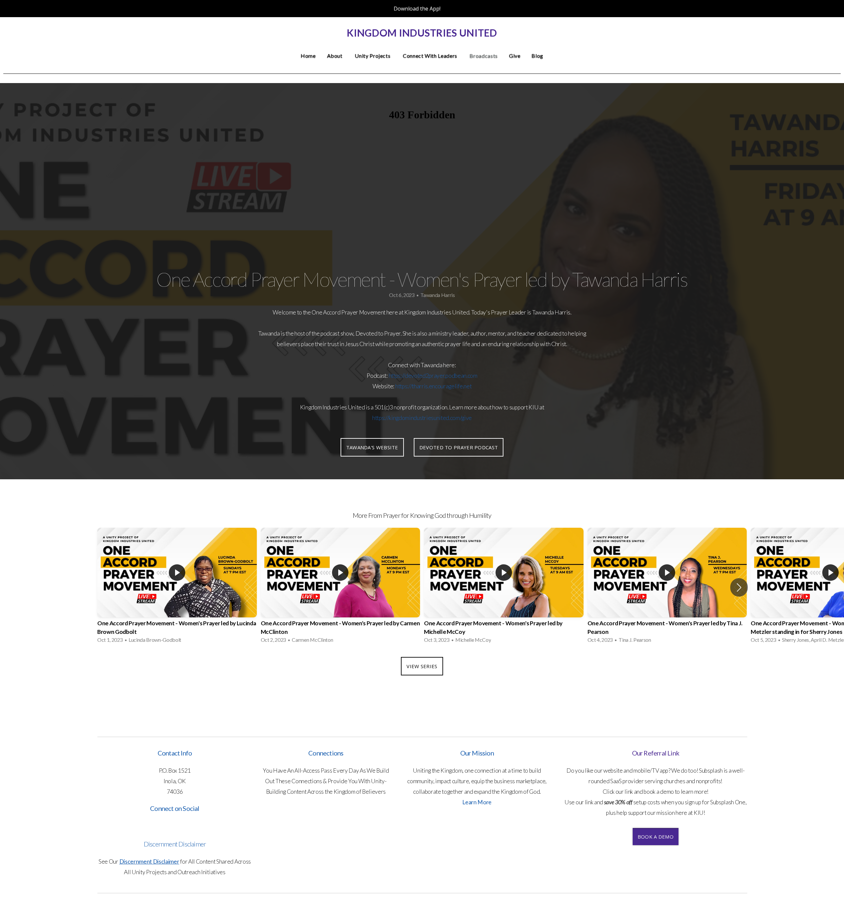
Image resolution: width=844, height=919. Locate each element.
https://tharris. (412, 386)
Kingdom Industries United (422, 33)
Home (308, 55)
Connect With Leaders (430, 55)
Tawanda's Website (372, 447)
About (335, 55)
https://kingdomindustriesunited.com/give (422, 417)
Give (515, 55)
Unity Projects (373, 55)
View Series (422, 666)
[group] (177, 587)
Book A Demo (656, 836)
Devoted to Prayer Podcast (458, 447)
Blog (537, 55)
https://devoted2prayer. (417, 375)
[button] (739, 587)
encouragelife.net (450, 386)
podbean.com (461, 375)
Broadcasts (483, 55)
